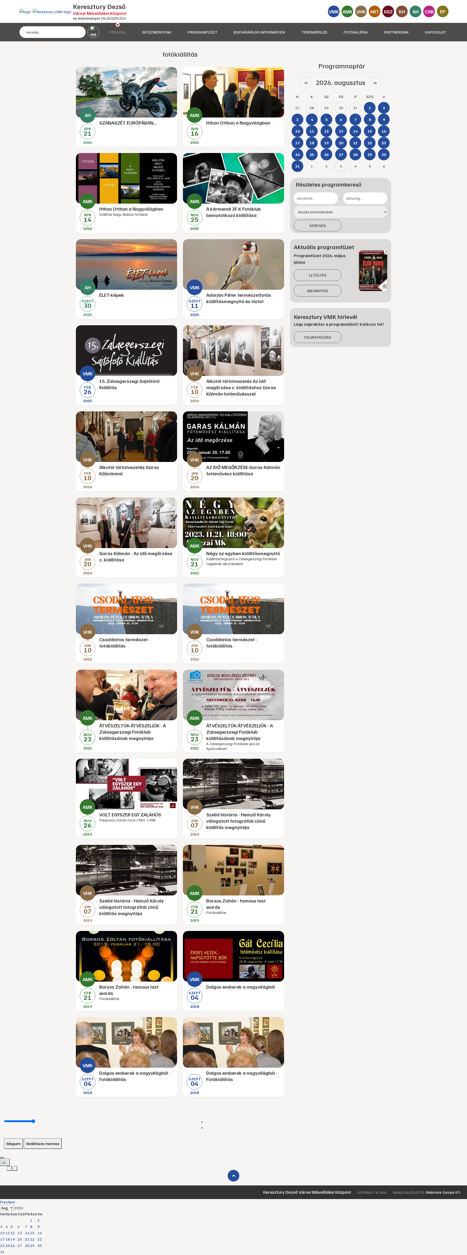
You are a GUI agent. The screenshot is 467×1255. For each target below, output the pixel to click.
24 (2, 1245)
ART (374, 11)
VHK (361, 11)
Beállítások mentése (42, 1143)
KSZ (388, 11)
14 (27, 1232)
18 (8, 1239)
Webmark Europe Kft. (443, 1192)
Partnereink (396, 32)
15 (32, 1232)
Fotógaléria (355, 32)
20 (20, 1239)
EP (442, 11)
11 (8, 1232)
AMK (347, 11)
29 (32, 1245)
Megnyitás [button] (317, 290)
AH (416, 11)
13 (20, 1232)
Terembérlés (314, 32)
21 (27, 1239)
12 (12, 1232)
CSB (429, 11)
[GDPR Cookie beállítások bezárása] (2, 1157)
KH (402, 11)
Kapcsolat (435, 32)
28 (27, 1245)
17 (2, 1239)
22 (32, 1239)
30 (39, 1245)
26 (12, 1245)
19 (12, 1239)
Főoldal (117, 32)
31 (2, 1251)
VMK (334, 11)
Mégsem (13, 1143)
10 (2, 1232)
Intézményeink (156, 32)
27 (20, 1245)
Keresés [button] (318, 225)
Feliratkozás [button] (317, 337)
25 (8, 1245)
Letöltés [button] (318, 275)
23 (39, 1239)
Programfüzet (202, 32)
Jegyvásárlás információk (259, 32)
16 (39, 1232)
